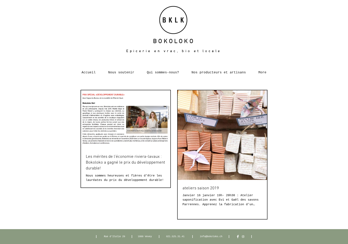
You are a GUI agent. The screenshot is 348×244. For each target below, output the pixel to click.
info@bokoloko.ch (211, 236)
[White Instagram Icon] (243, 236)
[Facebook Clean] (237, 236)
